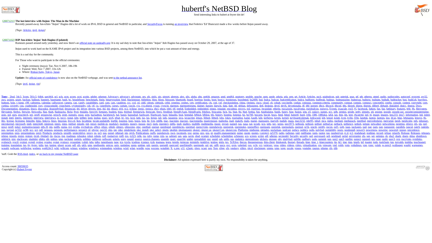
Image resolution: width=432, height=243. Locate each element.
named (233, 124)
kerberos (268, 117)
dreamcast (70, 108)
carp (107, 102)
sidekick (5, 139)
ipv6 (34, 30)
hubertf (295, 114)
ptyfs (131, 133)
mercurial (388, 120)
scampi (205, 136)
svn (398, 139)
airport (166, 96)
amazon (215, 96)
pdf (41, 130)
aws (3, 99)
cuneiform (105, 105)
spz (209, 139)
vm (319, 145)
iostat (70, 117)
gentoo (342, 111)
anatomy (239, 96)
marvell (274, 120)
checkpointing (230, 102)
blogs (161, 99)
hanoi (123, 114)
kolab (337, 117)
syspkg (48, 142)
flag (45, 111)
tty (29, 145)
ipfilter (83, 117)
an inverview (181, 24)
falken (372, 108)
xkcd (250, 148)
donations (24, 108)
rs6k (139, 136)
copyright (416, 102)
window (83, 148)
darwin (217, 105)
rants (314, 133)
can (75, 102)
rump (156, 136)
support (366, 139)
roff (104, 136)
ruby (149, 136)
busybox (422, 99)
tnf (362, 142)
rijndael (44, 136)
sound (130, 139)
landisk (364, 117)
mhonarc (423, 120)
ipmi (90, 117)
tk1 (340, 142)
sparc (173, 139)
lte (148, 120)
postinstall (349, 130)
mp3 (149, 124)
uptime (141, 145)
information (412, 114)
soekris (78, 139)
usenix (154, 145)
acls (61, 96)
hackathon (96, 114)
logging (123, 120)
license (10, 120)
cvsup (156, 105)
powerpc (383, 130)
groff (36, 114)
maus (291, 120)
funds (277, 111)
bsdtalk (385, 99)
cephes (184, 102)
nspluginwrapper (30, 127)
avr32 (424, 96)
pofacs (295, 130)
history (218, 114)
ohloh (112, 127)
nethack (338, 124)
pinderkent (129, 130)
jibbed (207, 117)
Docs (418, 105)
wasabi (5, 148)
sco (246, 136)
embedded (202, 108)
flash (50, 111)
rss (144, 136)
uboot (61, 145)
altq (200, 96)
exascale (342, 108)
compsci (366, 102)
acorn (73, 96)
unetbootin (99, 145)
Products (47, 133)
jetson (199, 117)
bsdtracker (395, 99)
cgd (215, 102)
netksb (357, 124)
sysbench (6, 142)
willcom (64, 148)
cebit (167, 102)
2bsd (12, 96)
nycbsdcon (86, 127)
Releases (415, 133)
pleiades (265, 130)
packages (356, 127)
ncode (257, 124)
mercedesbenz (374, 120)
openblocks (178, 127)
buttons (5, 102)
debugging (252, 105)
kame (247, 117)
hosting (228, 114)
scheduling (227, 136)
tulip (41, 145)
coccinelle (287, 102)
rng (63, 136)
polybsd (320, 130)
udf (74, 145)
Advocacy (113, 96)
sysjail (31, 142)
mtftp (172, 124)
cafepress (35, 102)
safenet (173, 136)
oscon (329, 127)
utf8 (216, 145)
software (106, 139)
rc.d (346, 133)
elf (174, 108)
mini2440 (38, 124)
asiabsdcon (328, 96)
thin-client (269, 142)
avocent (415, 96)
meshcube (407, 120)
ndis (269, 124)
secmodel (283, 136)
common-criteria (321, 102)
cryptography (79, 105)
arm (291, 96)
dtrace (114, 108)
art (295, 96)
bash (64, 99)
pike (120, 130)
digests (367, 105)
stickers (264, 139)
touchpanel (419, 142)
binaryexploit (113, 99)
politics (304, 130)
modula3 (113, 124)
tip (335, 142)
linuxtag (62, 120)
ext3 (350, 108)
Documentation (9, 108)
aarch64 (49, 96)
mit (87, 124)
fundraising (267, 111)
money (133, 124)
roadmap (71, 136)
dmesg (411, 105)
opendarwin (215, 127)
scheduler (215, 136)
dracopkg (43, 108)
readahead (359, 133)
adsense (102, 96)
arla (286, 96)
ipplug (97, 117)
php (110, 130)
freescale (150, 111)
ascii (318, 96)
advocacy (125, 96)
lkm (78, 120)
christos (251, 102)
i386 (314, 114)
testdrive (204, 142)
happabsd (133, 114)
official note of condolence (43, 77)
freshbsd (167, 111)
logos (137, 120)
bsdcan (275, 99)
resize (21, 136)
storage (273, 139)
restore (28, 136)
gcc (330, 111)
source (138, 139)
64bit (40, 96)
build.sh (412, 99)
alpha (194, 96)
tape (116, 142)
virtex (298, 145)
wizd (125, 148)
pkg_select (155, 130)
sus (373, 139)
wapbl (407, 145)
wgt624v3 (47, 148)
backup (26, 99)
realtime (371, 133)
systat (56, 142)
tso (24, 145)
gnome (378, 111)
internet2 (27, 117)
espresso (255, 108)
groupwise (46, 114)
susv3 (392, 139)
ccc (129, 102)
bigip (101, 99)
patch (417, 127)
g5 (309, 111)
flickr (69, 111)
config (388, 102)
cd (138, 102)
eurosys (324, 108)
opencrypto (202, 127)
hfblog (205, 114)
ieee (351, 114)
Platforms (243, 130)
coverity (14, 105)
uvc (228, 145)
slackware (22, 139)
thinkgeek (281, 142)
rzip (162, 136)
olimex (119, 127)
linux (54, 120)
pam (375, 127)
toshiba (408, 142)
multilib (196, 124)
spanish (165, 139)
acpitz (86, 96)
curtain (123, 105)
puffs (153, 133)
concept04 (378, 102)
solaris (116, 139)
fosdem (112, 111)
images (384, 114)
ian (336, 114)
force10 (93, 111)
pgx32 (103, 130)
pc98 (25, 130)
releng (4, 136)
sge (368, 136)
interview (38, 117)
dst (108, 108)
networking (388, 124)
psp (104, 133)
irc (122, 117)
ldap (399, 117)
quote (247, 133)
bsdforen (310, 99)
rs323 (133, 136)
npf (425, 124)
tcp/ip (127, 142)
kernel (285, 117)
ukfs (84, 145)
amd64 (230, 96)
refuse (387, 133)
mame (254, 120)
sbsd (197, 136)
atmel (376, 96)
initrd (427, 114)
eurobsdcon (312, 108)
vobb (340, 145)
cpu (22, 105)
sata (185, 136)
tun (46, 145)
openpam (265, 127)
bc (70, 99)
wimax (73, 148)
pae (370, 127)
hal (117, 114)
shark (398, 136)
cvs (138, 105)
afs (148, 96)
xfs (227, 148)
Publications (142, 133)
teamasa (160, 142)
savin (191, 136)
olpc (138, 127)
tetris (221, 142)
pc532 (18, 130)
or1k (306, 127)
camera (68, 102)
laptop (372, 117)
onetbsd (146, 127)
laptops (381, 117)
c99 (27, 102)
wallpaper (397, 145)
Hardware (156, 114)
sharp (405, 136)
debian (241, 105)
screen (253, 136)
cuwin (131, 105)
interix (18, 117)
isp (147, 117)
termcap (184, 142)
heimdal (188, 114)
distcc (403, 105)
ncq (263, 124)
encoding (232, 108)
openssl (299, 127)
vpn (365, 145)
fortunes (103, 111)
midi (29, 124)
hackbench (109, 114)
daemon (174, 105)
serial (345, 136)
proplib (67, 133)
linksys (46, 120)
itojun (41, 30)
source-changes (151, 139)
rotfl (121, 136)
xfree (221, 148)
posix (340, 130)
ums (90, 145)
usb (148, 145)
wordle (140, 148)
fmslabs (84, 111)
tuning (52, 145)
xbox (197, 148)
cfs (210, 102)
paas (347, 127)
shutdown (421, 136)
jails (165, 117)
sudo (314, 139)
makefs (239, 120)
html (280, 114)
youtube (306, 148)
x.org (176, 148)
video (283, 145)
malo (246, 120)
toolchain (384, 142)
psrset (111, 133)
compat (348, 102)
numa (64, 127)
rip (37, 83)
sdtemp (273, 136)
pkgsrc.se (206, 130)
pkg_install (142, 130)
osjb (342, 127)
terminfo (194, 142)
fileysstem (6, 111)
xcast (204, 148)
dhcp (321, 105)
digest (359, 105)
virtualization (310, 145)
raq (328, 133)
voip (347, 145)
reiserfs (396, 133)
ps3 (99, 133)
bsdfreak (320, 99)
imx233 (393, 114)
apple (272, 96)
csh (88, 105)
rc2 (351, 133)
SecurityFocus (155, 24)
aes (144, 96)
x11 (183, 148)
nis (420, 124)
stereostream (251, 139)
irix (127, 117)
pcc (31, 130)
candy (81, 102)
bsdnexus (356, 99)
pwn (172, 133)
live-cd (71, 120)
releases (425, 133)
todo (375, 142)
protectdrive (79, 133)
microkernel (7, 124)
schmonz (239, 136)
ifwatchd (358, 114)
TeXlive (234, 142)
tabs (91, 142)
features (401, 108)
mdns (330, 120)
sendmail (336, 136)
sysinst (23, 142)
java (181, 117)
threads (300, 142)
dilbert (375, 105)
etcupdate (267, 108)
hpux (274, 114)
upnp (133, 145)
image (376, 114)
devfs (284, 105)
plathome (254, 130)
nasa (245, 124)
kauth (254, 117)
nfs (415, 124)
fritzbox (206, 111)
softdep (87, 139)
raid (297, 133)
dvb (121, 108)
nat (250, 124)
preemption (7, 133)
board (190, 99)
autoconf (405, 96)
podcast (286, 130)
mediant (338, 120)
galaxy (315, 111)
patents (425, 127)
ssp (232, 139)
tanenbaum (107, 142)
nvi (70, 127)
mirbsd (72, 124)
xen (210, 148)
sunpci (357, 139)
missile (80, 124)
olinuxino (130, 127)
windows (94, 148)
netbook (299, 124)
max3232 (300, 120)
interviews (50, 117)
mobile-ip (103, 124)
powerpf (393, 130)
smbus (53, 139)
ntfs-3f (44, 127)
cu (97, 105)
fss (229, 111)
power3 (360, 130)
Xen (215, 148)
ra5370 (273, 133)
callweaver (57, 102)
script (261, 136)
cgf (220, 102)
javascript (189, 117)
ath (361, 96)
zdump (324, 148)
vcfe (255, 145)
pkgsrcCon (218, 130)
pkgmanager (185, 130)
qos (207, 133)
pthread (119, 133)
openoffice (253, 127)
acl (55, 96)
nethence (348, 124)
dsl (103, 108)
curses (115, 105)
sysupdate (75, 142)
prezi (38, 133)
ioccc (63, 117)
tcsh (152, 142)
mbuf (317, 120)
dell (261, 105)
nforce (409, 124)
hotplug (237, 114)
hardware (144, 114)
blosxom (169, 99)
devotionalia (294, 105)
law (388, 117)
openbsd (190, 127)
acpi (79, 96)
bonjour (198, 99)
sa (167, 136)
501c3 (33, 96)
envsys (241, 108)
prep (17, 133)
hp (243, 114)
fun (258, 111)
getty (357, 111)
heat (181, 114)
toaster (368, 142)
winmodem (106, 148)
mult (179, 124)
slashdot (33, 139)
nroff (10, 127)
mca (323, 120)
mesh (397, 120)
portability (330, 130)
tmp (350, 142)
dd (235, 105)
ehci (156, 108)
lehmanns (408, 117)
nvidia (76, 127)
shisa (412, 136)
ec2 (126, 108)
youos (298, 148)
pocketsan (276, 130)
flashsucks (60, 111)
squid (215, 139)
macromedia (196, 120)
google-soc (398, 111)
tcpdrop (136, 142)
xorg (282, 148)
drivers (92, 108)
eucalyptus (299, 108)
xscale (290, 148)
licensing (20, 120)
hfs (212, 114)
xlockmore (259, 148)
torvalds (399, 142)
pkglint (173, 130)
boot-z (221, 99)
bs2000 (254, 99)
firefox (16, 111)
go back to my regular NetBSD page (58, 154)
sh (386, 136)
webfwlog (25, 148)
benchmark (92, 99)
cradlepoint (31, 105)
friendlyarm (194, 111)
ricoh (36, 136)
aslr (337, 96)
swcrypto (406, 139)
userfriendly (186, 145)
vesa (276, 145)
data (225, 105)
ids (345, 114)
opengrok (228, 127)
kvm (343, 117)
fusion (298, 111)
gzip (87, 114)
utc (211, 145)
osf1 (336, 127)
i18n (308, 114)
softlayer (96, 139)
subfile (297, 139)
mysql (225, 124)
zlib (336, 148)
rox (126, 136)
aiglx (154, 96)
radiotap (290, 133)
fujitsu (251, 111)
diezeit (351, 105)
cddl (143, 102)
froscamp (216, 111)
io (58, 117)
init (421, 114)
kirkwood (315, 117)
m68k (159, 120)
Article (302, 96)
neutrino (400, 124)
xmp (276, 148)
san (179, 136)
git (372, 111)
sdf (266, 136)
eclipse (133, 108)
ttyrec (34, 145)
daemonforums (188, 105)
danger (209, 105)
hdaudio (173, 114)
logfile (114, 120)
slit (47, 139)
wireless (117, 148)
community (337, 102)
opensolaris (288, 127)
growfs (57, 114)
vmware (327, 145)
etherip (276, 108)
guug (81, 114)
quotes (254, 133)
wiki (56, 148)
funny (285, 111)
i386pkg (322, 114)
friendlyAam (180, 111)
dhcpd (338, 105)
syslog (39, 142)
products (57, 133)
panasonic (389, 127)
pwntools (181, 133)
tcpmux (145, 142)
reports (13, 136)
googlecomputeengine (417, 111)
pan (381, 127)
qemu (196, 133)
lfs (424, 117)
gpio (3, 114)
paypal (10, 130)
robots (97, 136)
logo (130, 120)
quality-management (225, 133)
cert (192, 102)
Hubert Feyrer (24, 169)
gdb (336, 111)
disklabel (394, 105)
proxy (90, 133)
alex (182, 96)
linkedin (30, 120)
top (392, 142)
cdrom (150, 102)
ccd (134, 102)
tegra (168, 142)
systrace (64, 142)
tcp (121, 142)
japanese (172, 117)
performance (70, 130)
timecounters (326, 142)
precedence (413, 130)
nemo (280, 124)
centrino (175, 102)
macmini (174, 120)
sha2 (391, 136)
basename (55, 99)
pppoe (402, 130)
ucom (68, 145)
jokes (228, 117)
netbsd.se (328, 124)
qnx (202, 133)
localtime (86, 120)
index (32, 154)
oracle (313, 127)
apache (258, 96)
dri (78, 108)
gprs (14, 114)
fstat (235, 111)
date (230, 105)
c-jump (20, 102)
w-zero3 (386, 145)
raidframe (306, 133)
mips (64, 124)
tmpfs (356, 142)
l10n (356, 117)
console (397, 102)
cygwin (165, 105)
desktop (269, 105)
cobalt (277, 102)
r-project (264, 133)
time (307, 142)
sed (311, 136)
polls (311, 130)
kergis (277, 117)
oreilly (321, 127)
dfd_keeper (312, 105)
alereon (175, 96)
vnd (335, 145)
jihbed (214, 117)
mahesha (223, 120)
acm (66, 96)
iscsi (132, 117)
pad (365, 127)
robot (90, 136)
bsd (261, 99)
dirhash (384, 105)
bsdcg (301, 99)
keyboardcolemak (299, 117)
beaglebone (78, 99)
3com (26, 96)
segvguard (319, 136)
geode (351, 111)
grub (64, 114)
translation (16, 145)
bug (405, 99)
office (97, 127)
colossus (306, 102)
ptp (126, 133)
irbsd (117, 117)
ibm (341, 114)
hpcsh (267, 114)
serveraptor (355, 136)
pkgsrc (196, 130)
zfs (330, 148)
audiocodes (393, 96)
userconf (173, 145)
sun (329, 139)
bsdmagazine (343, 99)
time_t (314, 142)
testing (214, 142)
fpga (120, 111)
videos (290, 145)
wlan (132, 148)
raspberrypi (337, 133)
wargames (417, 145)
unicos (109, 145)
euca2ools (287, 108)
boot (214, 99)
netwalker (376, 124)
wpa (147, 148)
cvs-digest (146, 105)
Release (405, 133)
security (304, 136)
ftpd (245, 111)
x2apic (189, 148)
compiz (357, 102)
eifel (169, 108)
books (207, 99)
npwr (4, 127)
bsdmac (330, 99)
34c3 (18, 96)
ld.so (393, 117)
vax (250, 145)
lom (144, 120)
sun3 (341, 139)
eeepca (149, 108)
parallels (400, 127)
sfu (363, 136)
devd (276, 105)
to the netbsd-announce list (127, 77)
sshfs (226, 139)
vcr (260, 145)
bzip (12, 102)
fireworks (36, 111)
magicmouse (210, 120)
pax (3, 130)
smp (61, 139)
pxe (190, 133)
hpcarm (258, 114)
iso (143, 117)
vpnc (370, 145)
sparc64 (181, 139)
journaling (237, 117)
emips (213, 108)
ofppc (104, 127)
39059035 (22, 166)
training (5, 145)
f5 (355, 108)
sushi (384, 139)
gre (31, 114)
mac (166, 120)
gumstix (72, 114)
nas (240, 124)
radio (281, 133)
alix (188, 96)
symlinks (417, 139)
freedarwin (138, 111)
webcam (14, 148)
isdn (138, 117)
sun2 (335, 139)
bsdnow (366, 99)
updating (125, 145)
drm (99, 108)
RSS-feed (23, 154)
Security (294, 136)
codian (297, 102)
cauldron (121, 102)
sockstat (68, 139)
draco (34, 108)
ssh (220, 139)
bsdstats (376, 99)
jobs (221, 117)
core (425, 102)
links (38, 120)
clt (271, 102)
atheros (368, 96)
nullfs (57, 127)
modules (124, 124)
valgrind (242, 145)
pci (36, 130)
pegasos (48, 130)
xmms (270, 148)
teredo (175, 142)
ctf (93, 105)
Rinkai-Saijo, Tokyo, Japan (45, 72)
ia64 (330, 114)
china (242, 102)
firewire (26, 111)
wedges (37, 148)
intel (11, 117)
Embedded (190, 108)
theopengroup (255, 142)
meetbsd (361, 120)
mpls (155, 124)
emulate (221, 108)
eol (248, 108)
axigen (10, 99)
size (13, 139)
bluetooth (181, 99)
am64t (206, 96)
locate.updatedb (101, 120)
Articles (27, 30)
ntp (50, 127)
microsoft (20, 124)
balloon (35, 99)
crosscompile (51, 105)
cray (40, 105)
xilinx (243, 148)
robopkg (81, 136)
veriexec (267, 145)
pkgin (165, 130)
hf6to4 (197, 114)
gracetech (23, 114)
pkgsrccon (231, 130)
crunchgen (64, 105)
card (101, 102)
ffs (413, 108)
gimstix (366, 111)
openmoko (240, 127)
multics (186, 124)
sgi (372, 136)
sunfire (349, 139)
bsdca (267, 99)
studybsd (287, 139)
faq (383, 108)
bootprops (231, 99)
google (387, 111)
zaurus (315, 148)
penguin (58, 130)
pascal (409, 127)
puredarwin (163, 133)
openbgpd (165, 127)
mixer (93, 124)
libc (3, 120)
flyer (76, 111)
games (323, 111)
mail (231, 120)
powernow (371, 130)
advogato (136, 96)
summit (322, 139)
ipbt (76, 117)
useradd (164, 145)
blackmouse (133, 99)
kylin (350, 117)
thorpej (291, 142)
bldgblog (146, 99)
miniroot (48, 124)
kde (260, 117)
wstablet (164, 148)
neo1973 (289, 124)
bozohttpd (243, 99)
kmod (330, 117)
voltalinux (356, 145)
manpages (263, 120)
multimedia (207, 124)
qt (212, 133)
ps (95, 133)
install (4, 117)
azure (18, 99)
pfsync (95, 130)
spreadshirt (200, 139)
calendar (46, 102)
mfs (415, 120)
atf (357, 96)
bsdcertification (288, 99)
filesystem (421, 108)
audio (383, 96)
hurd (302, 114)
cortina (5, 105)
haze (165, 114)
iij (371, 114)
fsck (225, 111)
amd (223, 96)
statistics (239, 139)
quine (240, 133)
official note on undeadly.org (94, 43)
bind (123, 99)
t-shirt (85, 142)
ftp (239, 111)
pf (89, 130)
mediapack (350, 120)
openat (155, 127)
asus (352, 96)
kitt (323, 117)
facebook (363, 108)
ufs (78, 145)
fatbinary (391, 108)
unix (116, 145)
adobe (93, 96)
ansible (249, 96)
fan (378, 108)
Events (333, 108)
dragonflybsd (56, 108)
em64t (180, 108)
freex (159, 111)
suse (378, 139)
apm (265, 96)
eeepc (141, 108)
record (379, 133)
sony (123, 139)
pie (115, 130)
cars (113, 102)
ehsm (162, 108)
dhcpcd (329, 105)
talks (97, 142)
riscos (57, 136)
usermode (199, 145)
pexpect (82, 130)
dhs (344, 105)
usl (206, 145)
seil (328, 136)
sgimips (380, 136)
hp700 (249, 114)
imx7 (401, 114)
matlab (283, 120)
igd (366, 114)
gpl (9, 114)
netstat (366, 124)
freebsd (128, 111)
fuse (291, 111)
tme (345, 142)
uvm (234, 145)
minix (58, 124)
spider (190, 139)
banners (45, 99)
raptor (322, 133)
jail (159, 117)
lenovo (418, 117)
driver (84, 108)
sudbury (306, 139)
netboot (309, 124)
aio (159, 96)
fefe (409, 108)
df (303, 105)
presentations (28, 133)
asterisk (344, 96)
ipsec (104, 117)
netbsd (318, 124)
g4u (305, 111)
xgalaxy (234, 148)
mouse (141, 124)
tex (226, 142)
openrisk (275, 127)
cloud (266, 102)
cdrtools (159, 102)
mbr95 (309, 120)
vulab (378, 145)
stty (279, 139)
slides (42, 139)
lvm (153, 120)
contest (406, 102)
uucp (222, 145)
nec (274, 124)
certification (201, 102)
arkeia (279, 96)
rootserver (112, 136)
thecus (243, 142)
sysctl (15, 142)
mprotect (163, 124)
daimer (200, 105)
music (217, 124)
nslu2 (17, 127)
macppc (184, 120)
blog (154, 99)
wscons (155, 148)
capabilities (92, 102)
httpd (287, 114)
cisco (258, 102)
